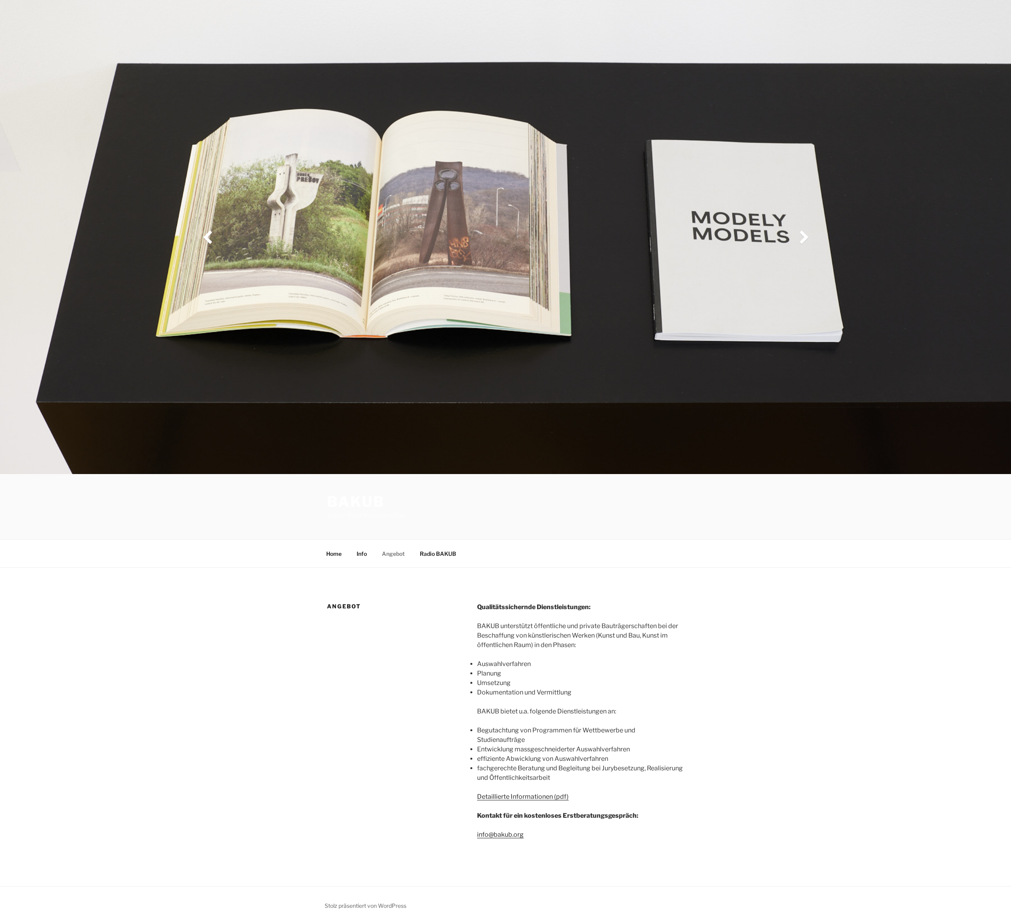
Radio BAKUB (438, 553)
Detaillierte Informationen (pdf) (523, 796)
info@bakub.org (500, 834)
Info (362, 553)
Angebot (393, 553)
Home (334, 553)
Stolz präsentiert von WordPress (365, 905)
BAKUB (355, 501)
